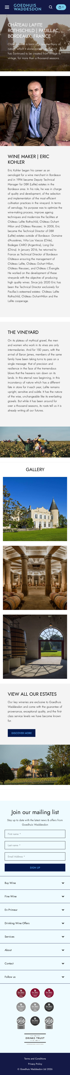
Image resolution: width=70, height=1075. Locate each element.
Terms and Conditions (35, 1059)
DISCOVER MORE (21, 733)
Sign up (35, 867)
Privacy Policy (35, 1064)
